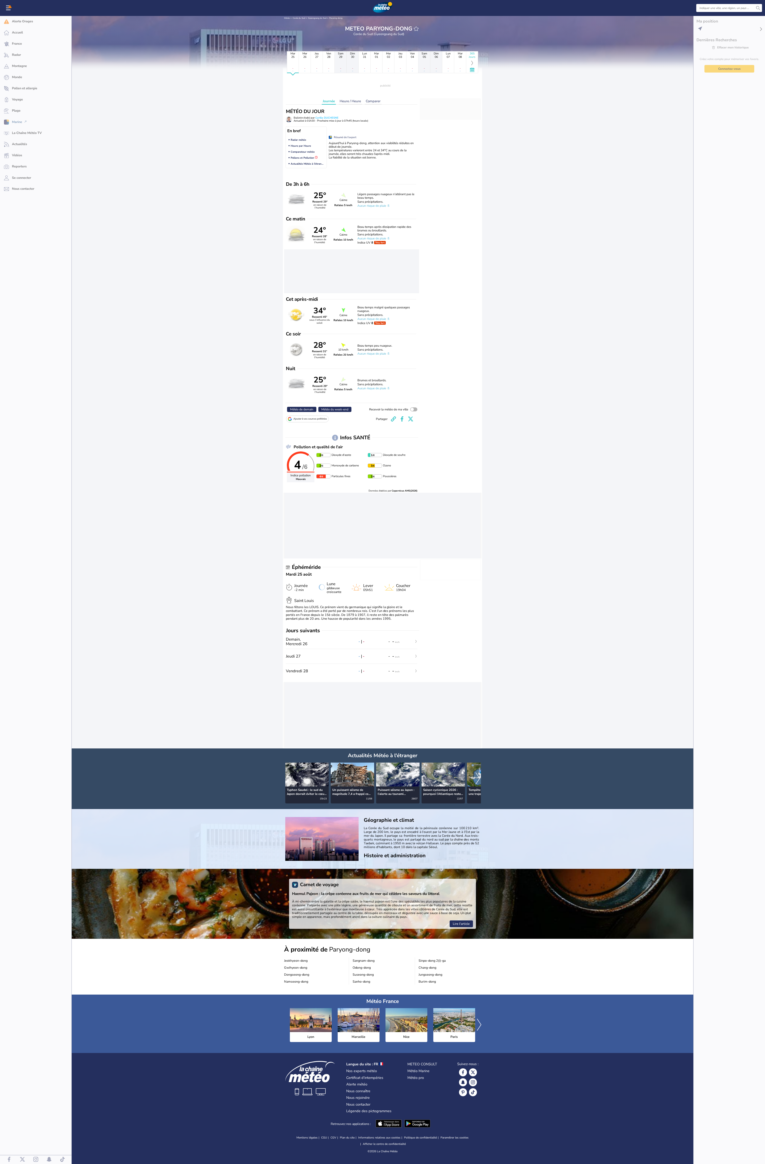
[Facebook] (463, 1072)
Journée (329, 101)
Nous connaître (358, 1091)
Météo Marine (418, 1071)
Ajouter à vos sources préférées (310, 418)
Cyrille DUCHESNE (326, 118)
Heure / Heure (350, 101)
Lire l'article (461, 924)
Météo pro (415, 1077)
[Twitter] (473, 1072)
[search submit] (758, 8)
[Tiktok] (473, 1092)
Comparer (373, 101)
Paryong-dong (335, 18)
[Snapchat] (463, 1082)
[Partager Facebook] (402, 419)
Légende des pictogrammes (368, 1111)
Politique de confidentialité (420, 1137)
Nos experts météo (361, 1071)
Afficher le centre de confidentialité (384, 1144)
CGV (333, 1137)
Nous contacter (358, 1104)
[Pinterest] (463, 1092)
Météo (287, 18)
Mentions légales (307, 1137)
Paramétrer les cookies (454, 1137)
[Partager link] (393, 419)
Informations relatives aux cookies (379, 1137)
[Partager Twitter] (410, 419)
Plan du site (347, 1137)
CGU (324, 1137)
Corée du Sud (299, 18)
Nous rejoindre (358, 1097)
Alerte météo (356, 1084)
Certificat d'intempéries (364, 1077)
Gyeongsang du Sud (317, 18)
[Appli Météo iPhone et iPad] (389, 1124)
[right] (478, 778)
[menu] (9, 8)
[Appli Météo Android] (417, 1124)
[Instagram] (473, 1082)
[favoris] (416, 28)
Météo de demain (301, 409)
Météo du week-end (334, 409)
